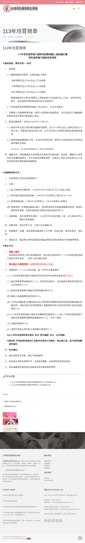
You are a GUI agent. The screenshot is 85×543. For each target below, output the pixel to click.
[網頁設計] (28, 538)
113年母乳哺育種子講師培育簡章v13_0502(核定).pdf (32, 385)
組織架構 (47, 463)
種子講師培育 (19, 37)
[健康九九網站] (10, 428)
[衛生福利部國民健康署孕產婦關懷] (9, 415)
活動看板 (61, 2)
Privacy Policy (15, 538)
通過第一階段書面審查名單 (13, 401)
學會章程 (47, 466)
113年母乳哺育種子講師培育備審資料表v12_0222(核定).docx (35, 382)
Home (4, 37)
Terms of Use (6, 538)
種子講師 (10, 37)
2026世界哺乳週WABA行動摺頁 (13, 495)
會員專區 (80, 2)
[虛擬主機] (29, 538)
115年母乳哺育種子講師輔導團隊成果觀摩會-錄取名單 (20, 507)
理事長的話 (47, 461)
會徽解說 (47, 468)
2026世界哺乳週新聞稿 (10, 501)
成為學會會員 (48, 480)
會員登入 (47, 478)
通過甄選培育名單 (10, 406)
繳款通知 (71, 2)
